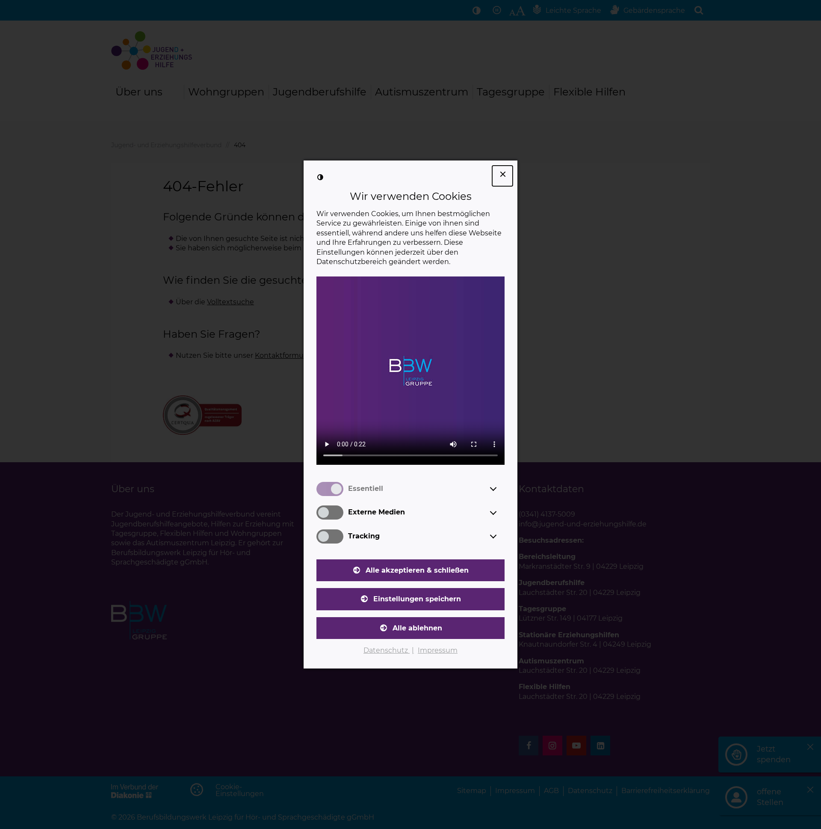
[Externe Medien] (501, 512)
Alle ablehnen (417, 628)
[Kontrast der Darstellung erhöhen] (320, 177)
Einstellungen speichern (417, 599)
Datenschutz (386, 650)
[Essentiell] (501, 488)
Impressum (438, 650)
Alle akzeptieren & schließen (417, 570)
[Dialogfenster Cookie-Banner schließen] (502, 176)
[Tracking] (501, 536)
